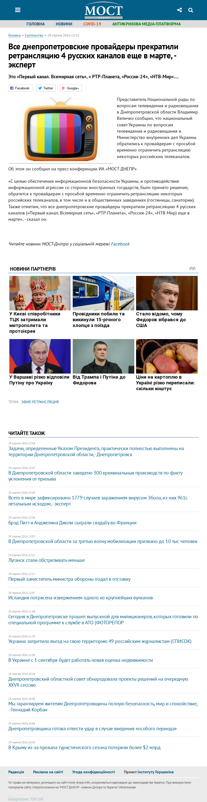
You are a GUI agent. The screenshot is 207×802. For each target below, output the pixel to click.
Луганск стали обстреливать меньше (46, 560)
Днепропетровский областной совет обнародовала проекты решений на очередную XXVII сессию (98, 682)
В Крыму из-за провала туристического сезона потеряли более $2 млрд (84, 747)
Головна (36, 24)
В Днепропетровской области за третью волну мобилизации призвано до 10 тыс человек (103, 541)
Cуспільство (34, 35)
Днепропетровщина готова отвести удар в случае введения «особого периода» (92, 728)
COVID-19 (92, 24)
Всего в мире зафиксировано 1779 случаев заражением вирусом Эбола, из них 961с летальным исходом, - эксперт (98, 500)
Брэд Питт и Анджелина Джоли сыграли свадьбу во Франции (72, 522)
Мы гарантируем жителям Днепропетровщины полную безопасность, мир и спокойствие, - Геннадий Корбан (102, 706)
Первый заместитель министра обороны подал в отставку (69, 579)
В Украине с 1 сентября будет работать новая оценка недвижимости (80, 660)
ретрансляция (45, 401)
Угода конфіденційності (93, 771)
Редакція (16, 771)
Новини (64, 24)
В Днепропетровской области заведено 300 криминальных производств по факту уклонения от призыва (95, 475)
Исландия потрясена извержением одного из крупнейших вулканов (80, 597)
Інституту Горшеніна (156, 771)
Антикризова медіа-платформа (146, 24)
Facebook (120, 244)
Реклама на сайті (48, 771)
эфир (26, 401)
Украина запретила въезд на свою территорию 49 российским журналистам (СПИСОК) (100, 641)
